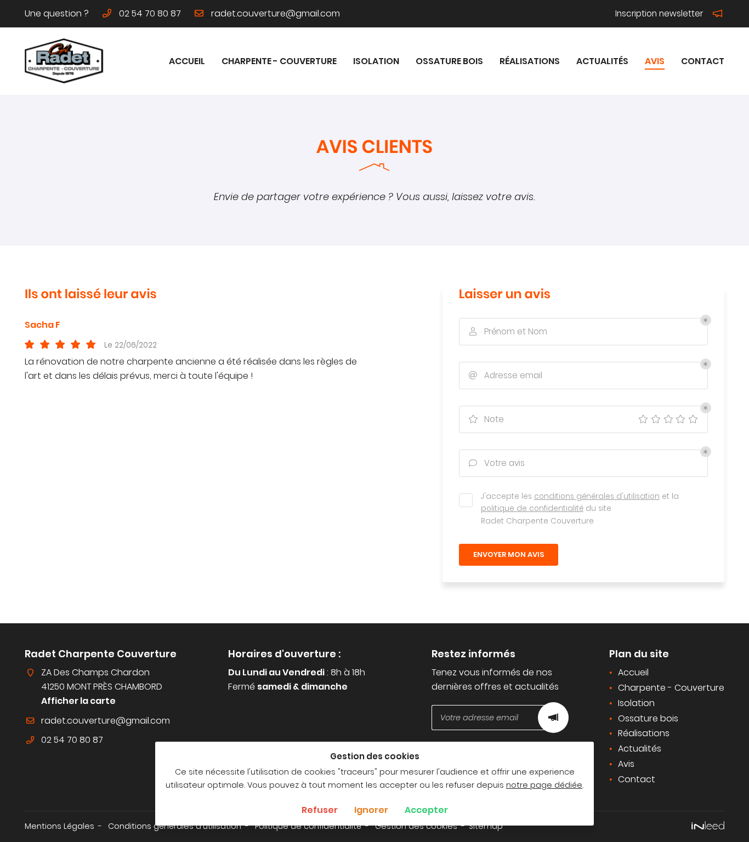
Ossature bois (449, 61)
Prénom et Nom (508, 331)
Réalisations (530, 61)
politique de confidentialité (532, 508)
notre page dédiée (544, 785)
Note (486, 419)
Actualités (602, 61)
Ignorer (371, 810)
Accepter (426, 810)
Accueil (187, 61)
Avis (655, 61)
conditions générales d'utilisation (597, 496)
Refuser (320, 810)
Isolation (376, 61)
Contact (702, 61)
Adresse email (505, 375)
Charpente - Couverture (279, 61)
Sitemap (486, 826)
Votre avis (497, 463)
